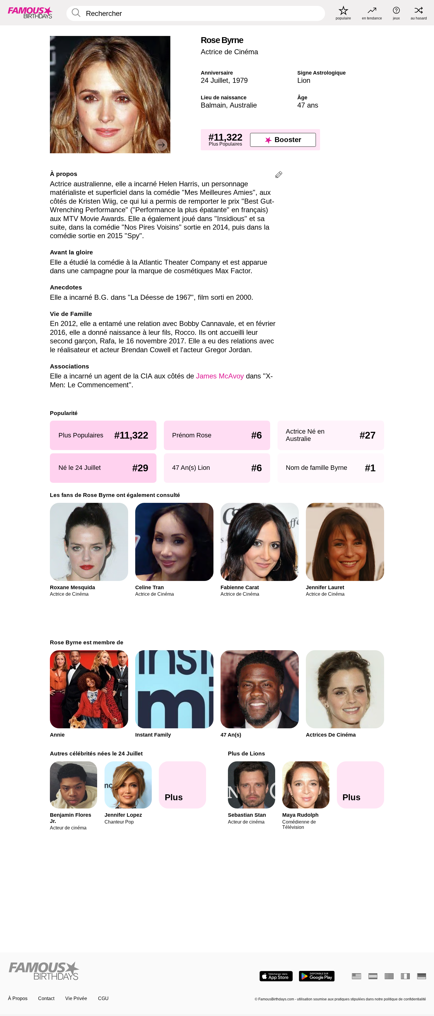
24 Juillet (214, 80)
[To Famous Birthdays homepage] (30, 12)
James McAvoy (220, 376)
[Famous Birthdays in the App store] (276, 976)
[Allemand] (421, 976)
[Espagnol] (373, 976)
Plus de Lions (246, 753)
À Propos (17, 998)
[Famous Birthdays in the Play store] (317, 976)
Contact (46, 998)
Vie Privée (76, 998)
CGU (103, 998)
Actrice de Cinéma (229, 52)
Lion (303, 80)
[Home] (110, 971)
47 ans (307, 105)
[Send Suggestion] (278, 175)
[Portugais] (389, 976)
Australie (243, 105)
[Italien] (405, 976)
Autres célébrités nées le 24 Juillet (96, 753)
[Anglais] (356, 976)
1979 (240, 80)
